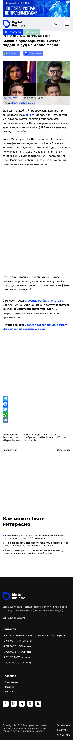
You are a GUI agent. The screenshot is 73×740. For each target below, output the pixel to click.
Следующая (63, 450)
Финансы (32, 32)
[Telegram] (36, 398)
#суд (19, 437)
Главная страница (13, 35)
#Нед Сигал (46, 437)
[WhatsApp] (36, 414)
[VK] (36, 420)
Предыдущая (10, 450)
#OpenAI (30, 437)
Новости (31, 35)
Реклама (9, 691)
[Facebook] (36, 404)
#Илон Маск (32, 440)
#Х (45, 434)
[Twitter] (36, 409)
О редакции (11, 682)
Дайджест (44, 35)
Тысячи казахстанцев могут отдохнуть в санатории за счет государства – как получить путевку (36, 544)
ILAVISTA (61, 730)
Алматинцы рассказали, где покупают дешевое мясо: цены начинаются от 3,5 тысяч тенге (36, 537)
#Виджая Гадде (31, 434)
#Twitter (61, 437)
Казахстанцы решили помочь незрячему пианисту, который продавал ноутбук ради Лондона (34, 552)
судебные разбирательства (42, 300)
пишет (30, 114)
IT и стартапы (13, 32)
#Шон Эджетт (10, 434)
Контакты (10, 687)
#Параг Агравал (12, 440)
